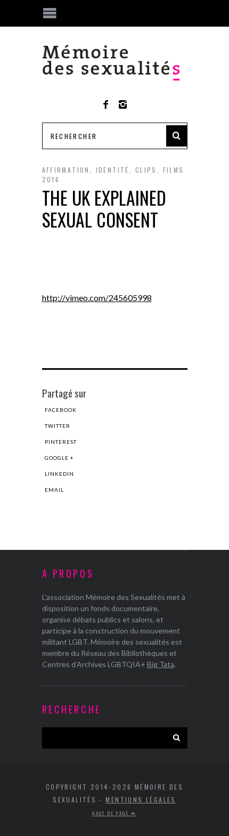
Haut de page (111, 813)
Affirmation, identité (85, 169)
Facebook (61, 410)
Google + (59, 457)
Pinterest (61, 442)
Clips (146, 169)
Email (54, 489)
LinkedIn (59, 473)
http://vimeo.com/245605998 (97, 298)
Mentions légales (140, 799)
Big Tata (160, 664)
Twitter (57, 426)
